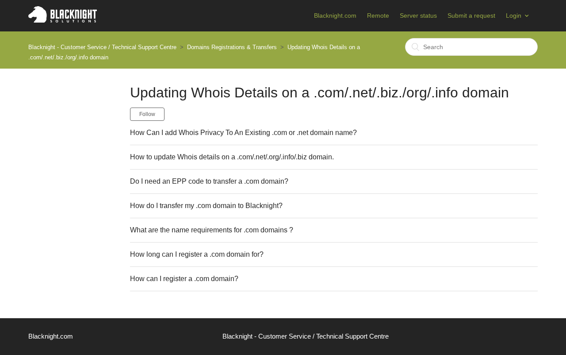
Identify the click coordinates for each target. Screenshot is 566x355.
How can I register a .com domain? (184, 278)
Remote (378, 15)
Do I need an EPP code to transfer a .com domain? (209, 181)
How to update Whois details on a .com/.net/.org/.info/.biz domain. (232, 157)
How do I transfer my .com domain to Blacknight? (206, 205)
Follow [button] (147, 114)
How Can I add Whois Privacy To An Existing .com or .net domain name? (243, 132)
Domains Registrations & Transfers (232, 47)
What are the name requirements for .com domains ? (211, 230)
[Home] (62, 20)
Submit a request (471, 15)
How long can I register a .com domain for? (197, 254)
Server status (418, 15)
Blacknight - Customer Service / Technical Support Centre (102, 47)
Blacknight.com (335, 15)
